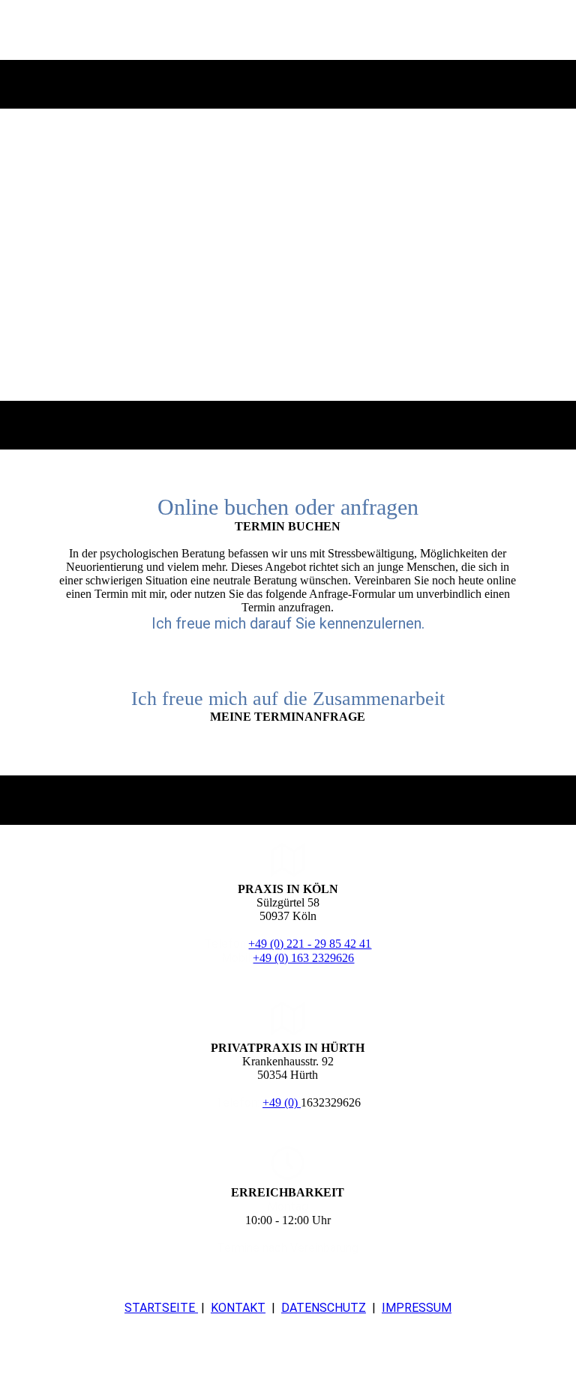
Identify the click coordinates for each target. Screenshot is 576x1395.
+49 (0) (281, 1102)
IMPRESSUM (417, 1308)
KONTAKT (238, 1308)
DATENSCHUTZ (323, 1308)
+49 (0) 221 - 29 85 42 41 (309, 943)
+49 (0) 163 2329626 (303, 957)
